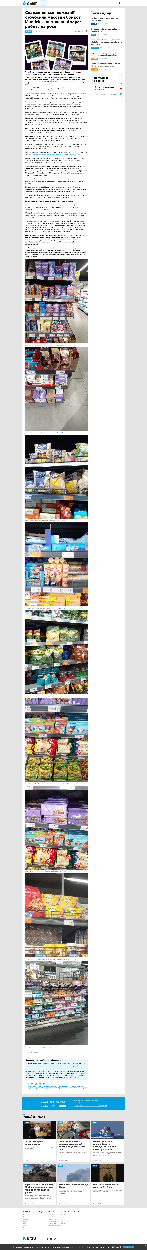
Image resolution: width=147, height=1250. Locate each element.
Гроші (85, 1088)
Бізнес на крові (44, 1086)
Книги (62, 1219)
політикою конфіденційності (78, 1247)
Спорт (25, 1225)
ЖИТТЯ (112, 3)
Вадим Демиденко (53, 1219)
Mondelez (54, 1086)
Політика (25, 1217)
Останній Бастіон (61, 345)
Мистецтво (64, 1221)
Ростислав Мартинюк (54, 1225)
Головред (51, 1214)
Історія (63, 1217)
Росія (51, 1088)
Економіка (26, 1219)
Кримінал (25, 1221)
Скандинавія (63, 1086)
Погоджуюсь (128, 1247)
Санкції (45, 1088)
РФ (56, 1088)
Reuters (50, 90)
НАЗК (29, 1086)
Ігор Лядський (52, 1223)
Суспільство (62, 1088)
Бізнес (35, 1086)
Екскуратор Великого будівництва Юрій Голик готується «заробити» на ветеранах (106, 42)
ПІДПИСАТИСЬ (112, 94)
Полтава (25, 1228)
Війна (70, 1088)
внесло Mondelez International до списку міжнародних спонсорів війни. (57, 155)
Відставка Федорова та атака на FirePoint (106, 1186)
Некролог (63, 1223)
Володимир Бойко (53, 1221)
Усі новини (26, 1214)
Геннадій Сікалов (53, 1217)
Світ (24, 1230)
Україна (30, 1088)
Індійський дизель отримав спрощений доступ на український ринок (72, 1145)
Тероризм (77, 1088)
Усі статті (64, 1214)
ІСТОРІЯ (94, 58)
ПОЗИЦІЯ (61, 3)
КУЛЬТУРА (95, 3)
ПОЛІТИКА (29, 31)
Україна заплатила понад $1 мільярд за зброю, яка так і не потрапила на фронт (39, 1188)
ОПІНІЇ (78, 3)
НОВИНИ (44, 3)
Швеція (80, 1086)
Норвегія (73, 1086)
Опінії (26, 1122)
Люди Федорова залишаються (34, 1142)
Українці (38, 1088)
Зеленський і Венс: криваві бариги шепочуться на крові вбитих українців (104, 1145)
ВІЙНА (93, 34)
